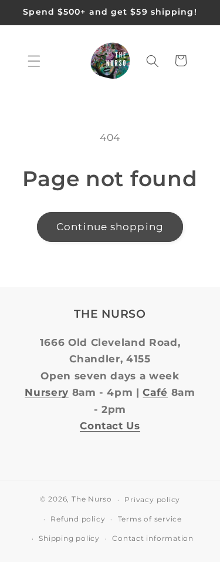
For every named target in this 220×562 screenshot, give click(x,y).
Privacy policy (152, 499)
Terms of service (150, 518)
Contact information (153, 538)
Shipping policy (69, 538)
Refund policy (77, 518)
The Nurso (92, 499)
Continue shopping (110, 227)
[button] (34, 60)
